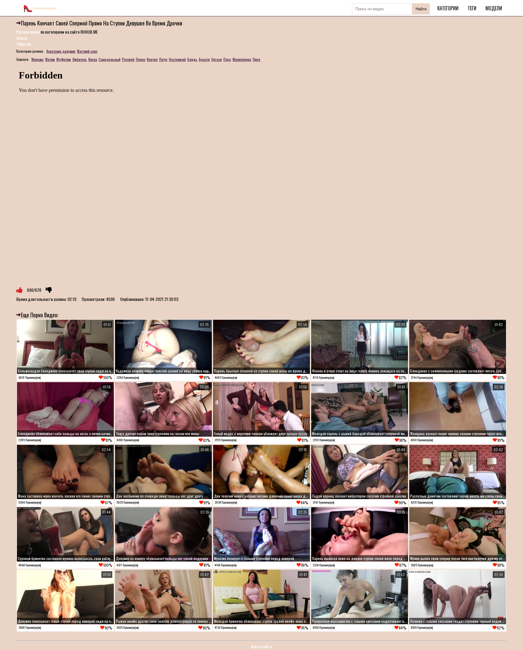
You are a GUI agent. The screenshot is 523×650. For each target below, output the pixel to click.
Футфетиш (63, 59)
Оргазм (216, 59)
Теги (472, 8)
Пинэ (256, 59)
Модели (493, 8)
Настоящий (177, 59)
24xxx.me (23, 44)
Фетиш (50, 59)
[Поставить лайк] (19, 290)
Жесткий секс (87, 51)
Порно (140, 59)
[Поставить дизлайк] (49, 290)
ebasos (22, 38)
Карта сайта (261, 646)
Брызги (204, 59)
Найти (421, 9)
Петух (163, 59)
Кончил (152, 59)
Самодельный (109, 59)
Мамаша (37, 59)
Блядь (192, 59)
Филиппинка (241, 59)
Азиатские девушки (60, 51)
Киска (92, 59)
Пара (227, 59)
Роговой (128, 59)
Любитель (79, 59)
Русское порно (28, 31)
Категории (448, 8)
